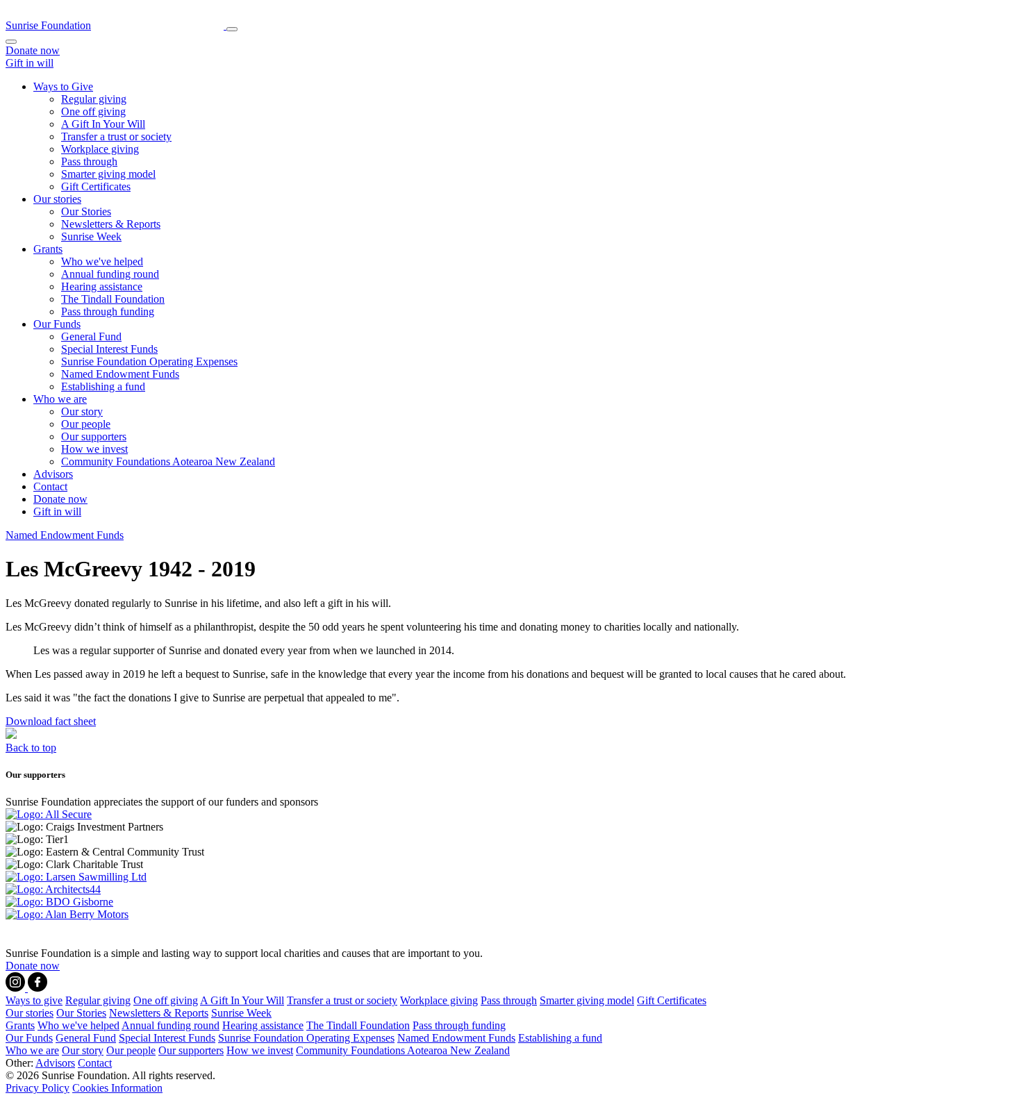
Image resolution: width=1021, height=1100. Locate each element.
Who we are (32, 1050)
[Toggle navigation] (232, 29)
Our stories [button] (57, 199)
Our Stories (86, 211)
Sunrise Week (91, 236)
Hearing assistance (101, 286)
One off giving (93, 111)
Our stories (29, 1013)
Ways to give (34, 1000)
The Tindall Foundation (113, 299)
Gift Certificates (96, 186)
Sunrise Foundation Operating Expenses (149, 361)
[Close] (11, 42)
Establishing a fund (103, 386)
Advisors (53, 474)
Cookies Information (117, 1088)
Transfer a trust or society (116, 136)
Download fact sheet (51, 721)
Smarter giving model (108, 174)
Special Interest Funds (109, 349)
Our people (85, 424)
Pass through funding (107, 311)
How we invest (94, 449)
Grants (20, 1025)
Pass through (89, 161)
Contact (50, 486)
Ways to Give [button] (63, 86)
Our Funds (29, 1038)
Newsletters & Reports (110, 224)
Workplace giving (100, 149)
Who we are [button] (60, 399)
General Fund (91, 336)
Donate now (33, 50)
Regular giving (93, 99)
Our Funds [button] (57, 324)
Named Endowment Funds (120, 374)
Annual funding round (110, 274)
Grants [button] (48, 249)
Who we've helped (102, 261)
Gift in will (29, 63)
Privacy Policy (37, 1088)
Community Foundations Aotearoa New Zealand (168, 461)
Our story (82, 411)
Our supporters (93, 436)
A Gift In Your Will (103, 124)
